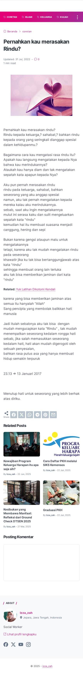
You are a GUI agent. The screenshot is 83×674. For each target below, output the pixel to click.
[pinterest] (45, 414)
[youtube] (21, 644)
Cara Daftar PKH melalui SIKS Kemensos (60, 463)
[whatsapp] (29, 414)
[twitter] (21, 414)
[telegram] (37, 414)
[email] (53, 414)
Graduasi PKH (52, 510)
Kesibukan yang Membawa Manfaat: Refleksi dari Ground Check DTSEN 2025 (17, 515)
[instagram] (28, 644)
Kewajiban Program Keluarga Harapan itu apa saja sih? (21, 465)
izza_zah (47, 666)
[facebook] (13, 414)
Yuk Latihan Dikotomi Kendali (35, 289)
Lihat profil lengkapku (21, 634)
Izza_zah (26, 613)
